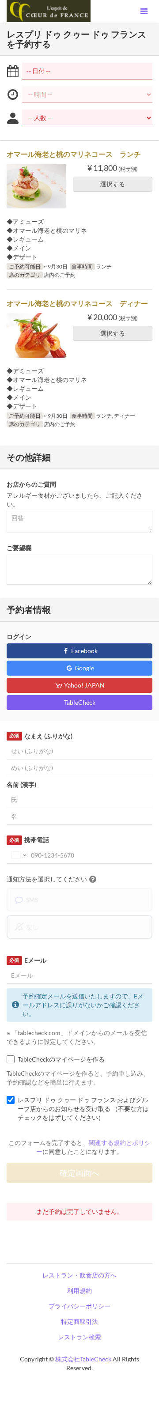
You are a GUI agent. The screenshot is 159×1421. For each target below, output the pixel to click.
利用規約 (79, 1290)
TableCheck (79, 702)
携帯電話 (29, 839)
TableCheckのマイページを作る (61, 1059)
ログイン (19, 636)
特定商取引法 (79, 1321)
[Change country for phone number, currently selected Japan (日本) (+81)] (18, 855)
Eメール (27, 960)
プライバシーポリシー (79, 1306)
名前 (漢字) (21, 784)
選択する (112, 184)
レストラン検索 (79, 1337)
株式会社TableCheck (83, 1359)
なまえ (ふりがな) (40, 736)
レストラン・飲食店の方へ (79, 1275)
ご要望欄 (19, 548)
